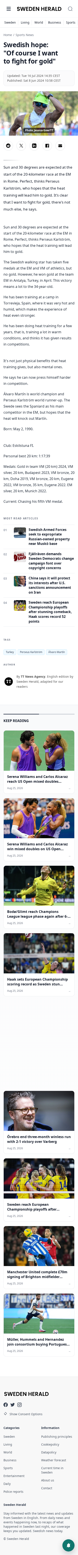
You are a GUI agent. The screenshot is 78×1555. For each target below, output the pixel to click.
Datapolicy (48, 1452)
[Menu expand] (8, 8)
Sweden (10, 22)
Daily (7, 1484)
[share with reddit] (8, 145)
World (38, 22)
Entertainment (13, 1476)
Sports (70, 22)
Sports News (25, 35)
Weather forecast (53, 1460)
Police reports (13, 1491)
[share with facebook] (47, 145)
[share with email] (60, 145)
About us (47, 1480)
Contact (46, 1488)
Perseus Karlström (31, 652)
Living (25, 22)
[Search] (70, 8)
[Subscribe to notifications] (68, 1545)
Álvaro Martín (56, 652)
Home (7, 35)
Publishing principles (56, 1436)
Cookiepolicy (50, 1444)
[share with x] (21, 145)
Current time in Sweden (52, 1470)
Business (54, 22)
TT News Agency (33, 676)
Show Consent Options (26, 1414)
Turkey (10, 652)
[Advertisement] (39, 1047)
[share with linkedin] (34, 145)
